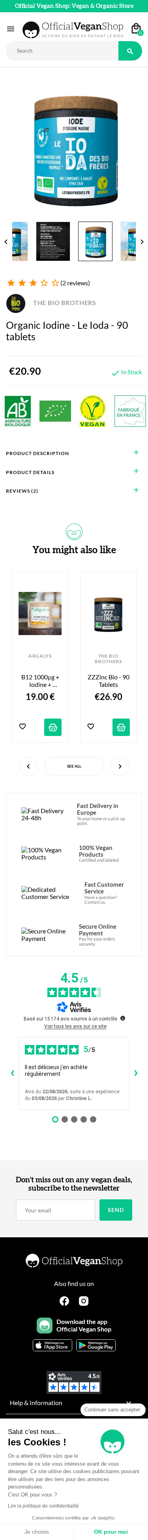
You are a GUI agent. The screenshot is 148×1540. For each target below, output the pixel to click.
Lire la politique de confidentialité (43, 1506)
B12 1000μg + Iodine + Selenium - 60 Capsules (40, 680)
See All (74, 766)
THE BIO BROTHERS (64, 302)
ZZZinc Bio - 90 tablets (109, 680)
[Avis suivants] (135, 1073)
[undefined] (123, 1018)
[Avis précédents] (12, 1073)
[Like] (22, 727)
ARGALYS (40, 656)
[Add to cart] (53, 727)
